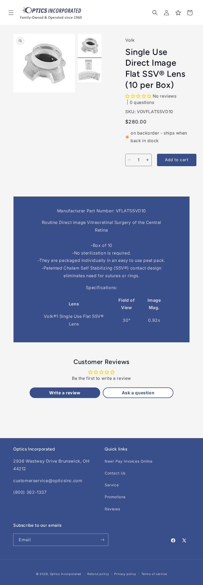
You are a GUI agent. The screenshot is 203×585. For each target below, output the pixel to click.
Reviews (112, 509)
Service (112, 485)
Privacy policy (125, 574)
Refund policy (98, 574)
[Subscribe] (102, 540)
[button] (11, 12)
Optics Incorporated (65, 574)
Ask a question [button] (138, 392)
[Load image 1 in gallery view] (90, 45)
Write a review (64, 392)
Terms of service (154, 574)
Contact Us (115, 473)
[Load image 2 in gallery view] (90, 71)
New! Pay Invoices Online (128, 461)
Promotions (115, 497)
